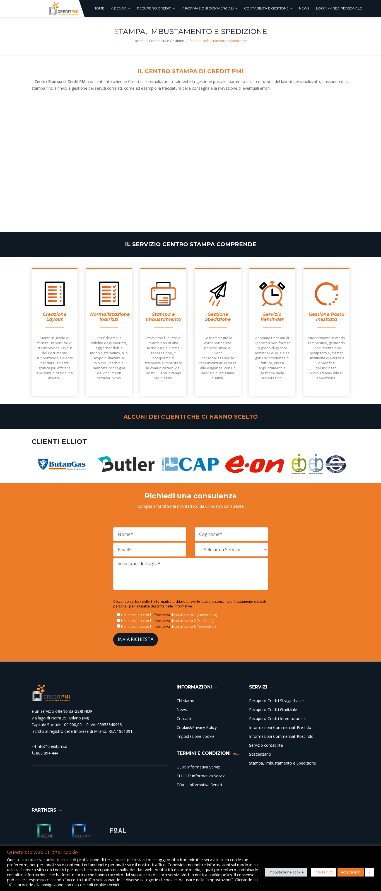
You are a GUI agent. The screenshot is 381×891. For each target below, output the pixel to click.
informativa (161, 614)
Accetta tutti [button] (350, 872)
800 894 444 (46, 753)
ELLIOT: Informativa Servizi (201, 775)
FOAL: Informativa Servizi (199, 784)
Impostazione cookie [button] (286, 872)
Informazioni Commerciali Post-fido (281, 736)
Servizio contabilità (266, 745)
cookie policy (220, 874)
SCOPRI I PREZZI (110, 212)
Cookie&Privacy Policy (197, 727)
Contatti (184, 718)
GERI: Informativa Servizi (199, 767)
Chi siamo (185, 700)
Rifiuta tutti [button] (324, 872)
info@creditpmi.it (51, 746)
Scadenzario (260, 754)
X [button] (369, 872)
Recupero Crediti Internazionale (277, 718)
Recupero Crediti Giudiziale (273, 709)
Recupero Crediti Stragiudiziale (276, 700)
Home (138, 40)
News (182, 709)
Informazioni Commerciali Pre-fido (280, 727)
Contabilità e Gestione (166, 40)
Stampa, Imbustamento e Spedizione (282, 763)
